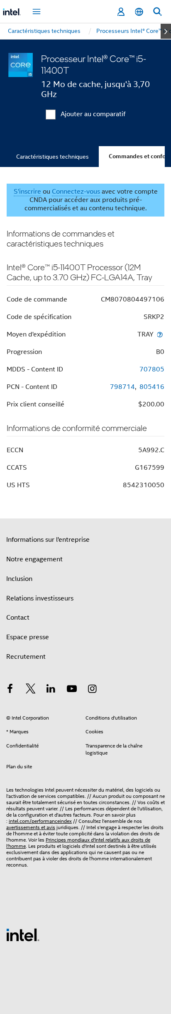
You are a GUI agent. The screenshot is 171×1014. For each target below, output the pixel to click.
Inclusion (19, 579)
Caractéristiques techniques (52, 156)
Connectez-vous (76, 191)
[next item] (166, 31)
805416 (151, 387)
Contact (17, 617)
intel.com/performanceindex (40, 821)
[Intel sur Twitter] (31, 690)
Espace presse (27, 637)
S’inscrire (27, 191)
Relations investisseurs (39, 598)
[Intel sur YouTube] (72, 690)
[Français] (139, 11)
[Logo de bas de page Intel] (22, 934)
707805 (151, 369)
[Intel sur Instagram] (92, 690)
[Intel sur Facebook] (10, 690)
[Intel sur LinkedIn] (51, 690)
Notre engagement (34, 559)
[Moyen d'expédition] (159, 334)
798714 (122, 387)
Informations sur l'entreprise (48, 540)
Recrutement (26, 657)
